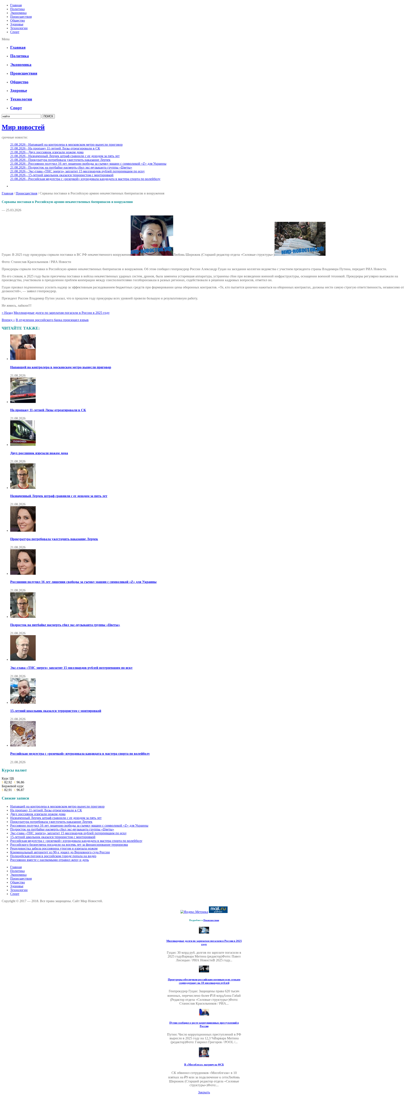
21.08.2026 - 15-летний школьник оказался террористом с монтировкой (61, 175)
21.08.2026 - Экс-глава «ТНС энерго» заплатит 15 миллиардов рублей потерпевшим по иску (77, 171)
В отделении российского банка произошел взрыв (52, 320)
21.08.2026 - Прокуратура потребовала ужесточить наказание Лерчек (60, 160)
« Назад (7, 313)
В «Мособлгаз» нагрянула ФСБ (204, 1064)
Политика (17, 9)
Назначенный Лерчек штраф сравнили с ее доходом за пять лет (58, 496)
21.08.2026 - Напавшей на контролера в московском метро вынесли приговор (66, 144)
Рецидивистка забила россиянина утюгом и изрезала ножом (54, 848)
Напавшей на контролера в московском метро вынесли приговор (60, 367)
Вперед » (8, 320)
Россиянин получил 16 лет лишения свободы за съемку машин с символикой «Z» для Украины (83, 582)
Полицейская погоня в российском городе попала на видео (53, 856)
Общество (17, 20)
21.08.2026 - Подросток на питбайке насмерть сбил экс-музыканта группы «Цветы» (71, 167)
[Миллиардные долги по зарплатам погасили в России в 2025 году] (204, 932)
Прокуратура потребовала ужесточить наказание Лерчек (54, 539)
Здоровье (16, 24)
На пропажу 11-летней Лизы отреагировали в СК (48, 410)
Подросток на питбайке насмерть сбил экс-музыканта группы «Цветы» (65, 625)
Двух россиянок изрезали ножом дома (39, 453)
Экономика (18, 13)
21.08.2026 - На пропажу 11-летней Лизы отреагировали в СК (55, 148)
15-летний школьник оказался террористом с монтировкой (55, 711)
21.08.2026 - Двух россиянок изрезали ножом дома (47, 152)
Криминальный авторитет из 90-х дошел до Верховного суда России (60, 852)
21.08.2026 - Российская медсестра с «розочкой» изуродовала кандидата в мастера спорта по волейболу (85, 179)
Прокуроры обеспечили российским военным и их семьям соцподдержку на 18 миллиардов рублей (204, 981)
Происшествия (21, 16)
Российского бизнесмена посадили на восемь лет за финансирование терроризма (69, 844)
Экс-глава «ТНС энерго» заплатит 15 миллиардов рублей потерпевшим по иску (71, 668)
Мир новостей (23, 127)
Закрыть (204, 1092)
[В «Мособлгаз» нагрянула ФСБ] (204, 1056)
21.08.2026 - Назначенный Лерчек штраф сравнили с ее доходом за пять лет (65, 156)
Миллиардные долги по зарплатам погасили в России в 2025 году (62, 313)
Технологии (19, 28)
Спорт (14, 32)
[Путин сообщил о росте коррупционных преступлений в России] (204, 1014)
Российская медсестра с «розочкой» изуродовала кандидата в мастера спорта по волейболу (80, 753)
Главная (16, 5)
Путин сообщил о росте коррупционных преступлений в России (204, 1024)
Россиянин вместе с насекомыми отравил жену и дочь (49, 860)
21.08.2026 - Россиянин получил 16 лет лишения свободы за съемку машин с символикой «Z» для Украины (88, 163)
